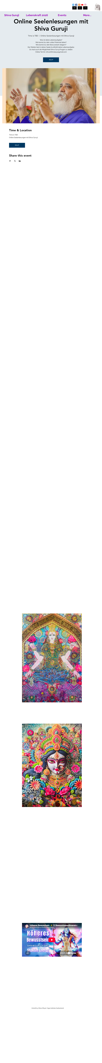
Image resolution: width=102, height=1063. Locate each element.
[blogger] (79, 5)
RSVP (51, 60)
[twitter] (73, 5)
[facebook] (76, 5)
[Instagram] (85, 5)
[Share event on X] (15, 161)
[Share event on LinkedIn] (20, 161)
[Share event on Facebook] (10, 161)
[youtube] (82, 5)
